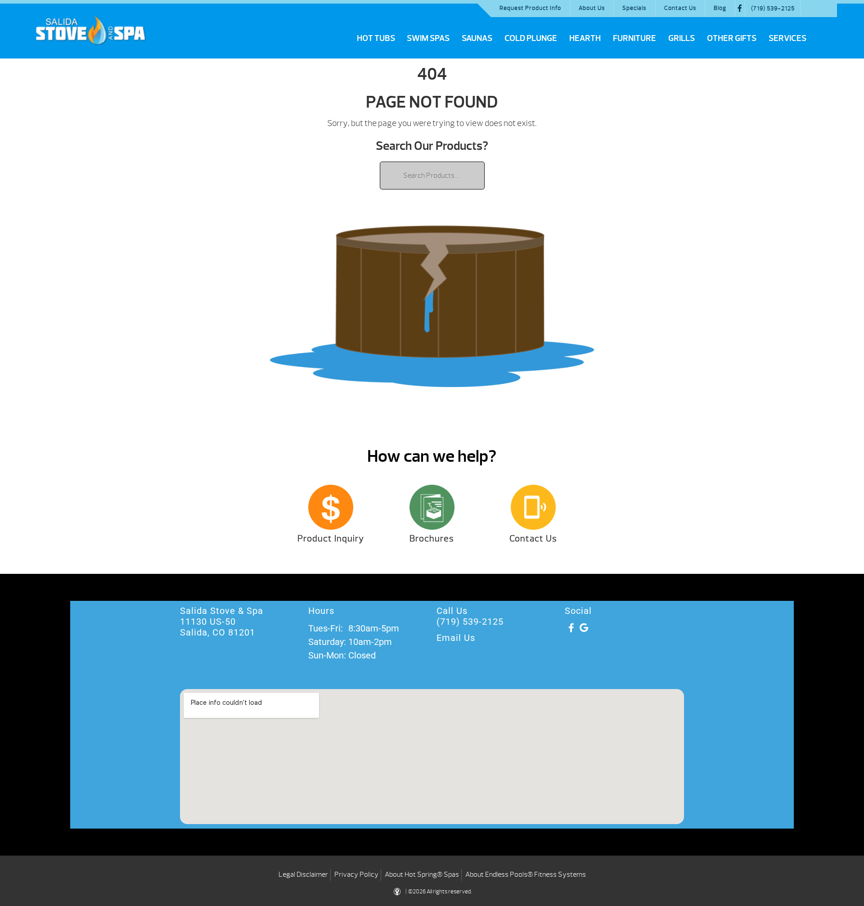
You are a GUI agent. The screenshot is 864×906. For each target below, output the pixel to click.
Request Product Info (530, 8)
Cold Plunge (530, 38)
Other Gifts (731, 38)
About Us (592, 8)
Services (787, 38)
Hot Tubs (376, 38)
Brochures (432, 538)
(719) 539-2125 (773, 8)
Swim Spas (428, 38)
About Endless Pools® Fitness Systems (525, 874)
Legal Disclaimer (303, 874)
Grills (681, 38)
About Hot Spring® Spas (422, 874)
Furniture (634, 38)
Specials (634, 8)
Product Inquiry (330, 538)
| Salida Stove (90, 30)
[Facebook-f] (571, 628)
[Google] (583, 628)
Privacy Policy (356, 874)
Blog (720, 8)
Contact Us (680, 8)
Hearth (585, 38)
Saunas (477, 38)
